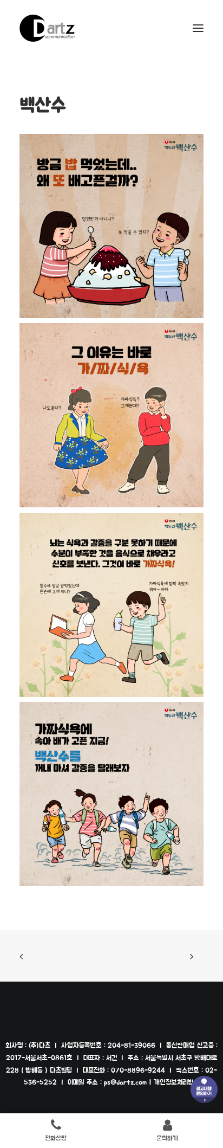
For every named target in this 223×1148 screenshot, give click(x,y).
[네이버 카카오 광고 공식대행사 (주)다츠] (47, 28)
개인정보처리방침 (176, 1082)
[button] (198, 28)
